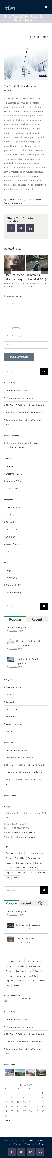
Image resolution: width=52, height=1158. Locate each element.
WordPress (39, 1153)
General (10, 530)
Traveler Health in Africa (28, 933)
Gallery (15, 270)
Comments (13, 593)
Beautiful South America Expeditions (14, 256)
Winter (7, 203)
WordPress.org (13, 601)
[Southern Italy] (30, 1081)
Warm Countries (14, 552)
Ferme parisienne (23, 871)
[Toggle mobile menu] (46, 7)
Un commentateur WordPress (21, 451)
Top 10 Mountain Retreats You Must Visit (36, 256)
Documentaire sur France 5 (19, 406)
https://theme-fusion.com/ (23, 845)
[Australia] (9, 1081)
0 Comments (17, 203)
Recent (36, 628)
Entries (11, 586)
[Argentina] (20, 1081)
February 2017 (13, 475)
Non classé (11, 538)
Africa (20, 862)
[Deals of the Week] (10, 947)
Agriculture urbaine (35, 862)
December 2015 (14, 482)
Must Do (32, 876)
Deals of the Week (25, 947)
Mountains (20, 876)
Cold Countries (13, 516)
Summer (10, 545)
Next (44, 36)
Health (9, 876)
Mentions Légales (35, 1149)
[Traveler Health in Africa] (10, 933)
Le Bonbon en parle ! (16, 399)
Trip (7, 886)
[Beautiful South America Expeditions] (10, 667)
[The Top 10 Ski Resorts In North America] (10, 649)
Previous (34, 36)
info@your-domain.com (23, 841)
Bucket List (19, 866)
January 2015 (12, 497)
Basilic (8, 866)
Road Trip (20, 881)
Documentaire (34, 866)
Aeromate (10, 862)
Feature (39, 199)
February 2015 (13, 489)
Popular (15, 628)
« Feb (7, 1129)
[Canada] (41, 1081)
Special (31, 881)
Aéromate (11, 199)
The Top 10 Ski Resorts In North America (26, 413)
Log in (9, 579)
